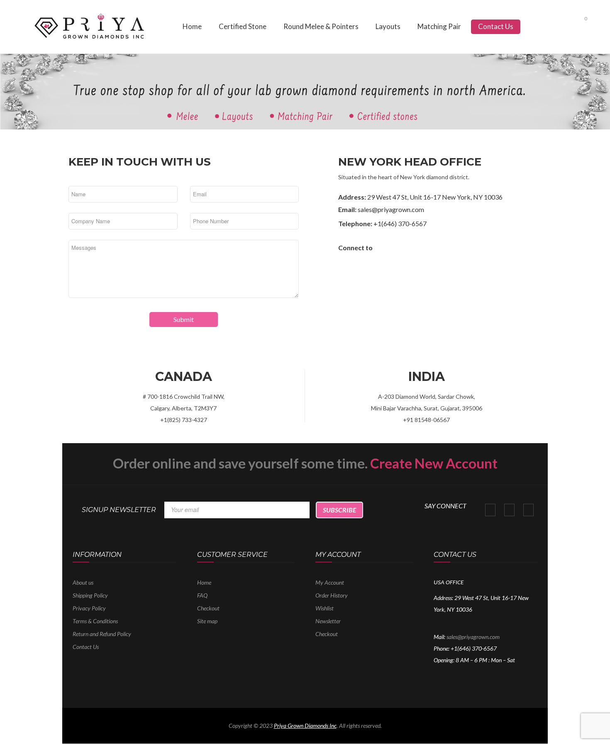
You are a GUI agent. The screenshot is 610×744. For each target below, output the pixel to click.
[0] (578, 25)
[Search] (565, 24)
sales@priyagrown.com (473, 636)
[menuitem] (192, 27)
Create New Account (434, 463)
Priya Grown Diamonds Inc (305, 725)
